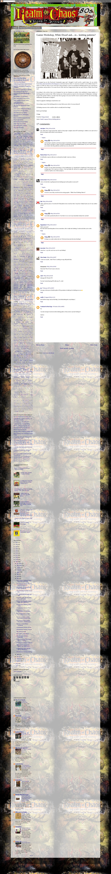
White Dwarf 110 (24, 391)
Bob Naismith (16, 159)
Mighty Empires (17, 265)
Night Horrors (28, 268)
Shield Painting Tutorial (26, 323)
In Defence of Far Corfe (20, 241)
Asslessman (22, 147)
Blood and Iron (28, 156)
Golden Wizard (18, 230)
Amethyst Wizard (17, 142)
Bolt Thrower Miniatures (23, 161)
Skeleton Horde (18, 326)
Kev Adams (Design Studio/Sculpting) (23, 89)
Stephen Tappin (22, 337)
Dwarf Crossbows (24, 202)
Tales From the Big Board (21, 748)
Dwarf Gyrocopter (23, 204)
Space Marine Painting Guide (25, 334)
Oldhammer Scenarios (19, 284)
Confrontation (21, 190)
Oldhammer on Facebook (25, 282)
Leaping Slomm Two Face (26, 248)
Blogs (22, 156)
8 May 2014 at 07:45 (55, 237)
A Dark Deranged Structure (27, 134)
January (19, 661)
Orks (30, 295)
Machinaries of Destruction (25, 254)
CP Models (28, 190)
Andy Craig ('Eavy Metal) (20, 123)
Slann (30, 326)
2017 (16, 555)
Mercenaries (17, 262)
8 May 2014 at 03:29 (50, 248)
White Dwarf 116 (24, 394)
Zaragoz (17, 411)
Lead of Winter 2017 (19, 247)
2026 (16, 542)
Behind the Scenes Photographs (20, 153)
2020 (16, 548)
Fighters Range (21, 218)
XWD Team (17, 409)
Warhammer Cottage (18, 371)
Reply (41, 134)
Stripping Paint (22, 342)
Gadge (15, 222)
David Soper (16, 196)
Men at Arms (30, 261)
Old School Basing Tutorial (20, 429)
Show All (31, 855)
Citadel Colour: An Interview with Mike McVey (25, 495)
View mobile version (67, 348)
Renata (26, 316)
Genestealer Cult (28, 222)
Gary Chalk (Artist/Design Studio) (22, 98)
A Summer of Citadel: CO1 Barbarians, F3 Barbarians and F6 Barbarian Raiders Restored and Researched (26, 512)
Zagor (31, 409)
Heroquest (16, 236)
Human (15, 238)
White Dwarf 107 (25, 389)
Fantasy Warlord (27, 216)
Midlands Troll (28, 264)
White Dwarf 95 (25, 405)
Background (28, 147)
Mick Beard (20, 264)
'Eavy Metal (17, 133)
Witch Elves (24, 408)
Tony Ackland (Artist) (19, 127)
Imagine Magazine (29, 239)
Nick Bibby (16, 268)
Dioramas (22, 198)
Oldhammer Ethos (19, 278)
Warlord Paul (43, 154)
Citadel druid (28, 181)
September (19, 570)
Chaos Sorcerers (27, 173)
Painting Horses (22, 302)
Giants (31, 224)
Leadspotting (16, 248)
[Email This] (53, 117)
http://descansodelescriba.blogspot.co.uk (50, 83)
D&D (28, 192)
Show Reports (17, 325)
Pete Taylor (23, 306)
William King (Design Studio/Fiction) (23, 84)
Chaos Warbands (26, 174)
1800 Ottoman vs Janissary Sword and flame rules (26, 767)
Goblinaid (24, 227)
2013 (16, 663)
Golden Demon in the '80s (19, 228)
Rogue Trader (18, 319)
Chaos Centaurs (24, 168)
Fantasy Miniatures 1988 (25, 213)
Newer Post (40, 345)
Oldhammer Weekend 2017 (24, 290)
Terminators (16, 345)
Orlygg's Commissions (19, 296)
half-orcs (17, 233)
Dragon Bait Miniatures (19, 199)
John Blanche (20, 244)
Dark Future (17, 195)
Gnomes (17, 225)
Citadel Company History (46, 119)
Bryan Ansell (17, 165)
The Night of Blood (29, 351)
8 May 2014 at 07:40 (55, 140)
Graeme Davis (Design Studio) (21, 110)
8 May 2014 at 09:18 (51, 266)
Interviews (18, 242)
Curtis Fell (22, 192)
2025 (16, 544)
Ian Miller (21, 239)
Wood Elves (30, 408)
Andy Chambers (25, 142)
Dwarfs (20, 205)
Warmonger (16, 383)
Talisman (21, 343)
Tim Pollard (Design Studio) (20, 112)
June (18, 576)
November (19, 565)
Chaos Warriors (17, 176)
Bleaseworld (18, 715)
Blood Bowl (16, 157)
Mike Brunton (23, 265)
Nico (22, 268)
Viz (32, 363)
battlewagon (22, 151)
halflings (22, 233)
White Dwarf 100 (18, 388)
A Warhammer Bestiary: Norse (23, 627)
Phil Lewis (17, 308)
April (18, 654)
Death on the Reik (23, 196)
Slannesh (15, 328)
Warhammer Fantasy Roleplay (22, 377)
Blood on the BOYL (26, 842)
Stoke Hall (22, 340)
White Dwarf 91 (28, 403)
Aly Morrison (28, 141)
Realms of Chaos (19, 732)
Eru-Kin (19, 210)
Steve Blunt (30, 337)
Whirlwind (24, 386)
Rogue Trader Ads (27, 319)
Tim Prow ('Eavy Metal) (19, 82)
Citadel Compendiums (18, 181)
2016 (16, 557)
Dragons (29, 199)
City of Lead (30, 184)
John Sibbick (27, 244)
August (18, 572)
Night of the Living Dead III (20, 270)
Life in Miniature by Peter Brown (26, 250)
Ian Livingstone (26, 238)
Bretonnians (20, 164)
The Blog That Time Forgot (21, 794)
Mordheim (29, 267)
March (18, 656)
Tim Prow (28, 354)
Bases (27, 148)
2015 (16, 559)
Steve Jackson (25, 339)
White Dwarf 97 (22, 406)
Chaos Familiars (29, 171)
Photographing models (26, 308)
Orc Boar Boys (23, 291)
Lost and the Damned (24, 253)
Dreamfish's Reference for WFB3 (20, 201)
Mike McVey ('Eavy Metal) (20, 78)
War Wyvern (17, 365)
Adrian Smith (16, 139)
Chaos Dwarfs (21, 171)
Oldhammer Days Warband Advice (22, 423)
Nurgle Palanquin (24, 273)
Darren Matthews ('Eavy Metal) (21, 80)
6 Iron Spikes (26, 133)
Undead (31, 360)
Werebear (31, 383)
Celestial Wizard (27, 167)
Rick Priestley (30, 317)
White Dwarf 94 (17, 405)
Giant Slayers (25, 224)
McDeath (21, 261)
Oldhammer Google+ (25, 279)
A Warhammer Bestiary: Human (24, 629)
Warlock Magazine (26, 382)
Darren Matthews (27, 195)
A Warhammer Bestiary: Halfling (24, 651)
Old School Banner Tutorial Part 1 (22, 457)
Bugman (25, 165)
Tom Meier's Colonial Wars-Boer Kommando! (26, 750)
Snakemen (22, 329)
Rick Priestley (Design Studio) (21, 121)
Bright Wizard (28, 164)
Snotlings (20, 331)
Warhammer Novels (18, 379)
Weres (16, 385)
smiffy (42, 297)
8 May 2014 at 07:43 (55, 190)
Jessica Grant (43, 179)
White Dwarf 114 (24, 392)
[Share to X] (56, 117)
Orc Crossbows (23, 293)
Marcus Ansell (25, 259)
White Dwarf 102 (27, 388)
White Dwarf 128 (25, 400)
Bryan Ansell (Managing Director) (22, 117)
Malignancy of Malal (25, 256)
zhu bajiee (42, 128)
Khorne (21, 245)
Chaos (15, 168)
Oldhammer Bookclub (26, 276)
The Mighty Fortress (19, 351)
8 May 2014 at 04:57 (51, 257)
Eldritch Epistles (27, 207)
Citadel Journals (17, 182)
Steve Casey (17, 339)
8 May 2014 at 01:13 (51, 154)
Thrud (15, 354)
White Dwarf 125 (17, 400)
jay (41, 288)
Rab (41, 201)
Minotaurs (17, 267)
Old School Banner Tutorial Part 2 (22, 459)
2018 (16, 553)
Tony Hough (25, 355)
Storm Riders (28, 340)
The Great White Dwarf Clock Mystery (30, 27)
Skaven (23, 325)
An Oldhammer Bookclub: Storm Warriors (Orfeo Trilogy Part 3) (26, 482)
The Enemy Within (25, 348)
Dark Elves (28, 193)
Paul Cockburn (28, 305)
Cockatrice (17, 185)
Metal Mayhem (25, 262)
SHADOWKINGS (19, 764)
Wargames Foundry (20, 366)
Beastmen (29, 151)
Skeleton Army (30, 325)
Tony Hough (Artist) (18, 119)
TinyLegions (18, 826)
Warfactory (30, 365)
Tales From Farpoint (20, 699)
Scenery (18, 322)
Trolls (27, 359)
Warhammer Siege (20, 380)
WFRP (20, 385)
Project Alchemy (25, 311)
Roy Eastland (16, 320)
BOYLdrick (26, 162)
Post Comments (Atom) (48, 353)
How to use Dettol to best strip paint (22, 416)
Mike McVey (30, 265)
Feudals (15, 218)
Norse (23, 271)
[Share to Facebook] (57, 117)
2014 (16, 561)
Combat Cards (24, 189)
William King (17, 408)
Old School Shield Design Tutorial (21, 425)
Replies (44, 137)
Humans (19, 238)
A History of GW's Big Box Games (22, 442)
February (19, 658)
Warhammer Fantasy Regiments (22, 376)
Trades (19, 357)
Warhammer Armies (25, 368)
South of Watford (27, 331)
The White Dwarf (27, 352)
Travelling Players (27, 357)
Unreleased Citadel (21, 362)
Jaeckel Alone (18, 780)
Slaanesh (25, 326)
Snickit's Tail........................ (21, 841)
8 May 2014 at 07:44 (55, 213)
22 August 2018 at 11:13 (49, 297)
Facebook (16, 213)
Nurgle (16, 273)
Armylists (25, 145)
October (19, 567)
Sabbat (27, 320)
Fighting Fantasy (29, 218)
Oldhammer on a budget (21, 812)
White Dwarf (30, 386)
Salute (31, 320)
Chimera (24, 176)
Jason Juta (42, 248)
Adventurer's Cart (18, 141)
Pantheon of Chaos (23, 303)
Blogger (64, 861)
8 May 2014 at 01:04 (50, 128)
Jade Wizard (26, 242)
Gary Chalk (20, 222)
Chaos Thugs (16, 174)
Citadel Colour (28, 178)
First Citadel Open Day (26, 219)
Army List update (25, 781)
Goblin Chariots (24, 225)
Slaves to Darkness (23, 328)
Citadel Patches (25, 182)
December (19, 563)
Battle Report (23, 150)
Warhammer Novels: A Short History (22, 440)
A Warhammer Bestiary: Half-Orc (24, 642)
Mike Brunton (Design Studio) (21, 91)
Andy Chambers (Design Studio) (21, 100)
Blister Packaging (29, 154)
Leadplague (28, 247)
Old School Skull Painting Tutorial (21, 427)
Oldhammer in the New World (20, 281)
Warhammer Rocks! (28, 379)
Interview (30, 241)
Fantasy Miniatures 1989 (20, 215)
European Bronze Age (28, 210)
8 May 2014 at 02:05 (47, 201)
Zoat (21, 411)
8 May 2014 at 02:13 (51, 224)
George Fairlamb (17, 224)
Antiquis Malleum (22, 144)
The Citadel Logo (23, 345)
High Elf (22, 236)
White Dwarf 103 (17, 389)
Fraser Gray (29, 221)
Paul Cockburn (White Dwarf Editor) (22, 108)
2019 (16, 551)
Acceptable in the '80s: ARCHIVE (21, 422)
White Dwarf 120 (23, 397)
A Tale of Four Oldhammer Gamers (24, 136)
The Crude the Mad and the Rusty (22, 346)
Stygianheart (43, 224)
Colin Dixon (23, 185)
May (18, 578)
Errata (15, 210)
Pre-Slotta (18, 311)
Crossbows (16, 192)
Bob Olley (23, 159)
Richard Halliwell (21, 317)
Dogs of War (28, 198)
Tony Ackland (17, 355)
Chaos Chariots (24, 170)
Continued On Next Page (46, 306)
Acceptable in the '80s (23, 138)
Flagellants (16, 221)
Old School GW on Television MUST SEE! (23, 431)
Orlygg (46, 140)
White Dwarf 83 (20, 403)
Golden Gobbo (29, 228)
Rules (21, 320)
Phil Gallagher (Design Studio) (21, 96)
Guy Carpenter (29, 231)
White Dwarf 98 (30, 406)
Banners (15, 148)
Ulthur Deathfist (23, 360)
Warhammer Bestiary (21, 369)
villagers (28, 363)
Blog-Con (17, 156)
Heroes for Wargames (25, 235)
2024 (16, 546)
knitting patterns (56, 119)
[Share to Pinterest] (59, 117)
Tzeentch (16, 360)
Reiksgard (21, 316)
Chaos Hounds (18, 173)
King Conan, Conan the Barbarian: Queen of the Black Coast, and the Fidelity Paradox (26, 798)
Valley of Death (22, 363)
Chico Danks (43, 257)
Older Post (93, 345)
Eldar (20, 207)
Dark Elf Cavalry (21, 193)
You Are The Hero (25, 409)
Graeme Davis (25, 230)
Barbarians (21, 148)
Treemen (15, 359)
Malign (15, 256)
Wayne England (23, 383)
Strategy (15, 342)
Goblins (29, 227)
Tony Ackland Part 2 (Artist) (20, 125)
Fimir (17, 219)
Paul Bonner (21, 305)
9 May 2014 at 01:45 (48, 275)
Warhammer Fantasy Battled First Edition (22, 374)
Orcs (25, 295)
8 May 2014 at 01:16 (51, 179)
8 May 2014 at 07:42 (55, 165)
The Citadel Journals (21, 631)
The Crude (31, 345)
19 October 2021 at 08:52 (58, 306)
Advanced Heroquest (26, 139)
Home (15, 27)
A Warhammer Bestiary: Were (23, 608)
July (18, 574)
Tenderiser (28, 343)
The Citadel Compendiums (22, 633)
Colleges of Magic (27, 187)
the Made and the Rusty (28, 349)
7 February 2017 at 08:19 (48, 288)
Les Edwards (16, 250)
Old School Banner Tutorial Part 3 (22, 461)
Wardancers (24, 365)
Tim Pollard (21, 354)
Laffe (41, 275)
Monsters (23, 267)
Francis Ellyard (22, 221)
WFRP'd (26, 385)
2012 (16, 665)
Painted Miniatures (23, 300)
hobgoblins (29, 236)
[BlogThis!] (54, 117)
